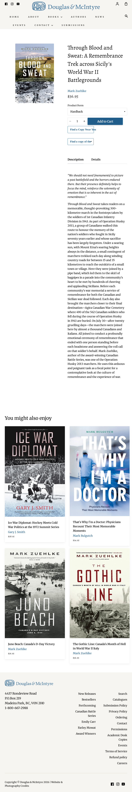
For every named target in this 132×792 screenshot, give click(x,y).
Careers (122, 763)
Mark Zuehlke (77, 91)
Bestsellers (89, 699)
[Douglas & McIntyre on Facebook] (112, 784)
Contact (43, 25)
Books (54, 17)
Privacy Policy (118, 711)
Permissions (119, 729)
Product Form (76, 105)
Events (19, 25)
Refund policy (118, 757)
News (100, 17)
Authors (79, 17)
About (33, 17)
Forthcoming (87, 705)
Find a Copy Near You (82, 129)
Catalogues (120, 699)
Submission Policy (115, 705)
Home (14, 17)
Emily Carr (89, 722)
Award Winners (86, 733)
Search (122, 694)
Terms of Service (116, 751)
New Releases (87, 694)
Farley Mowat (87, 727)
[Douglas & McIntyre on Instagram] (117, 784)
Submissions (73, 25)
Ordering (121, 717)
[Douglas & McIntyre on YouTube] (123, 784)
